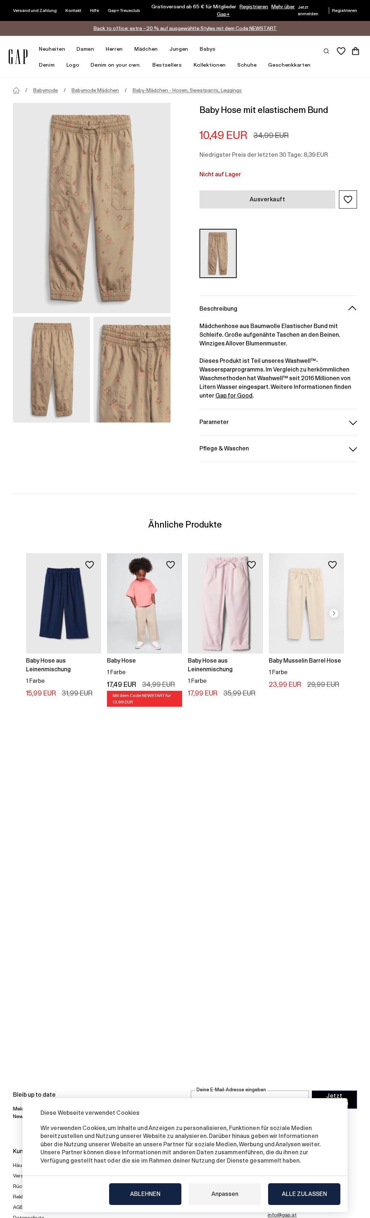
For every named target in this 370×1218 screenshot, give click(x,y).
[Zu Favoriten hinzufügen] (89, 565)
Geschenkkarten (289, 65)
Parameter (214, 422)
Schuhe (247, 65)
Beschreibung (218, 308)
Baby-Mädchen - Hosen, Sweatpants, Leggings (187, 90)
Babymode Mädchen (95, 90)
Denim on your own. (116, 65)
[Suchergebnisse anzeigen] (327, 51)
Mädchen (146, 49)
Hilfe (94, 10)
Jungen (178, 49)
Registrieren (254, 6)
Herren (114, 49)
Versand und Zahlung (35, 10)
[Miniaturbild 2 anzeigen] (132, 370)
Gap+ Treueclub (124, 10)
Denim (47, 65)
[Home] (16, 90)
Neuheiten (52, 49)
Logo (72, 65)
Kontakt (73, 10)
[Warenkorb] (355, 51)
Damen (85, 49)
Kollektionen (210, 65)
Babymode (45, 90)
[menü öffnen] (68, 49)
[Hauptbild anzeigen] (92, 208)
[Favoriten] (341, 51)
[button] (348, 199)
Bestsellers (167, 65)
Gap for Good (234, 395)
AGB (18, 1207)
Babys (208, 49)
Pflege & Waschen (224, 448)
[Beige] (218, 253)
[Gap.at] (18, 56)
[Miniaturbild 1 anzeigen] (51, 370)
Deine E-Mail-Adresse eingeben (231, 1089)
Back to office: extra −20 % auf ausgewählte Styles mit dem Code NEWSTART (185, 28)
